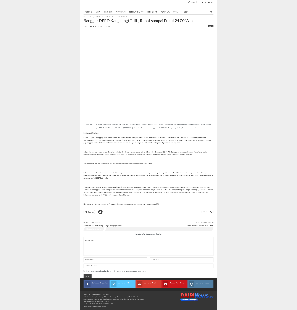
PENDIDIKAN (152, 12)
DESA (186, 12)
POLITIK (88, 12)
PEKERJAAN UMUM (136, 12)
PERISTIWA (165, 12)
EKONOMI (108, 12)
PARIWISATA (121, 12)
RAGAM (176, 12)
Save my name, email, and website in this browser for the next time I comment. (115, 271)
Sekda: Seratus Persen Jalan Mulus (200, 226)
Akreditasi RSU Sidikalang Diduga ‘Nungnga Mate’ (103, 226)
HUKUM (98, 12)
